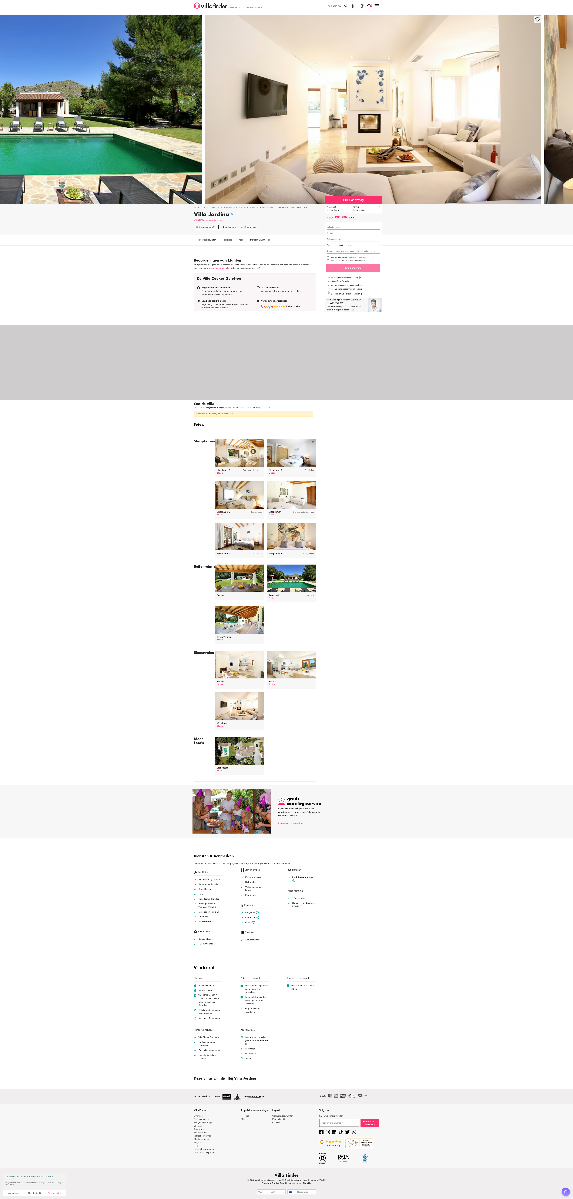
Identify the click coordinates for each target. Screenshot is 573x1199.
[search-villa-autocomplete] (346, 6)
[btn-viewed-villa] (362, 6)
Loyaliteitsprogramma (204, 1149)
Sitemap (198, 1126)
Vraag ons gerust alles (219, 268)
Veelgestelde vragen (203, 1122)
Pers (196, 1146)
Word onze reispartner (204, 1152)
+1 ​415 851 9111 (336, 303)
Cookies (276, 1122)
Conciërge (199, 1129)
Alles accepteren (55, 1193)
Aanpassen (13, 1193)
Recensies (227, 240)
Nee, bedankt (34, 1193)
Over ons (198, 1116)
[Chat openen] (566, 1192)
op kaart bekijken (214, 220)
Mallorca (245, 1119)
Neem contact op (202, 1119)
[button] (255, 425)
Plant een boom (201, 1139)
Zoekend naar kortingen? (369, 1123)
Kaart (241, 240)
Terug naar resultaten (206, 240)
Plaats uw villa (200, 1132)
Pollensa (200, 220)
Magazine (198, 1142)
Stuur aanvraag (353, 268)
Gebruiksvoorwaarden (357, 257)
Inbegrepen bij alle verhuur (291, 823)
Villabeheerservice (202, 1136)
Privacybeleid (278, 1119)
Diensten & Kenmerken (260, 240)
